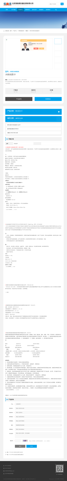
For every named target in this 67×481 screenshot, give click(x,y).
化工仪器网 (57, 478)
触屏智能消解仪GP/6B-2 (13, 128)
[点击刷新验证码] (25, 441)
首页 (7, 9)
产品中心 (20, 9)
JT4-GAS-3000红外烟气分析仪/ (16, 452)
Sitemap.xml (51, 478)
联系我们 (48, 9)
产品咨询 (18, 99)
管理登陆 (62, 478)
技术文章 (34, 9)
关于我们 (13, 9)
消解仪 (26, 30)
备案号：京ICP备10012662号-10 (29, 478)
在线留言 (41, 9)
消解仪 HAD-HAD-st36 (12, 132)
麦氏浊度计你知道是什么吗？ (14, 124)
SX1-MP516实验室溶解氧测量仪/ (16, 454)
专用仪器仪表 (21, 30)
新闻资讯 (27, 9)
